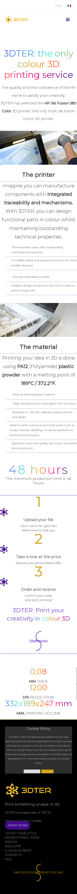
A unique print (18, 850)
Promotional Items (22, 837)
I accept (47, 771)
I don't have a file (21, 833)
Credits (36, 821)
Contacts (13, 855)
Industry (13, 846)
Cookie (23, 821)
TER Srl (46, 812)
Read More (32, 771)
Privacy (10, 821)
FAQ (8, 859)
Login (58, 5)
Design (11, 842)
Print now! (17, 825)
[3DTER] (16, 15)
